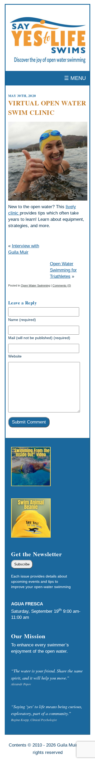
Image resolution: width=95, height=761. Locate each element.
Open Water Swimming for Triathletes (63, 270)
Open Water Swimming (35, 285)
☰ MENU (75, 78)
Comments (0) (62, 285)
